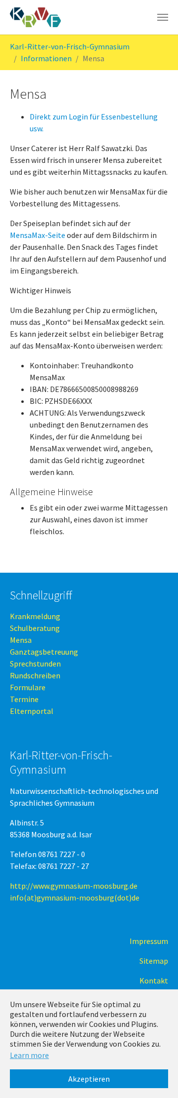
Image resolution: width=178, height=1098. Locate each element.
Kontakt (153, 980)
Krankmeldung (35, 616)
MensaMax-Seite (37, 235)
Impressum (149, 941)
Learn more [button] (29, 1055)
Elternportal (31, 711)
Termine (24, 699)
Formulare (27, 687)
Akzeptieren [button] (89, 1079)
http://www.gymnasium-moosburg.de (73, 886)
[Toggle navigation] (162, 17)
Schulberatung (35, 628)
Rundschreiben (35, 675)
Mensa (21, 640)
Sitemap (153, 961)
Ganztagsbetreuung (44, 652)
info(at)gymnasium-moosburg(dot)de (74, 897)
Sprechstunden (35, 663)
